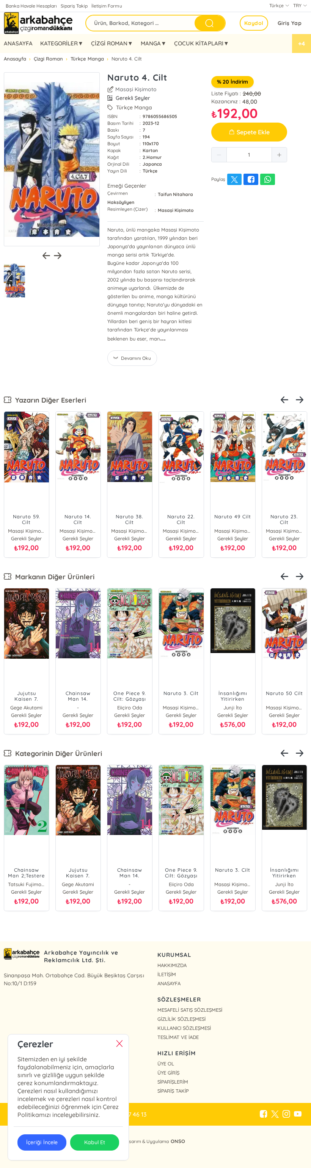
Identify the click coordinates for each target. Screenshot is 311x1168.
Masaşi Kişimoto (136, 89)
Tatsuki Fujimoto (26, 884)
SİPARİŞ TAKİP (173, 1091)
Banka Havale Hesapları (31, 6)
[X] (275, 1114)
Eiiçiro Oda (129, 708)
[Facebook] (263, 1114)
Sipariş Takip (74, 6)
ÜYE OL (165, 1064)
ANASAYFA (18, 43)
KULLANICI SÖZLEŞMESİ (184, 1028)
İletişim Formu (106, 6)
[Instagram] (286, 1114)
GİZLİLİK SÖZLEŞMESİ (181, 1019)
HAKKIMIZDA (172, 965)
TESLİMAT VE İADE (178, 1037)
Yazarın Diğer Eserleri (48, 400)
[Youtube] (297, 1114)
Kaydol (254, 23)
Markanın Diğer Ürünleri (52, 576)
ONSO (178, 1141)
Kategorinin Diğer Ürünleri (56, 753)
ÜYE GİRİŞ (168, 1073)
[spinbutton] (249, 154)
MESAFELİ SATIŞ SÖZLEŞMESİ (189, 1010)
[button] (219, 155)
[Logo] (39, 23)
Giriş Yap (290, 23)
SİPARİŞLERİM (172, 1082)
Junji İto (232, 708)
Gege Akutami (26, 708)
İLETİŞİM (166, 974)
